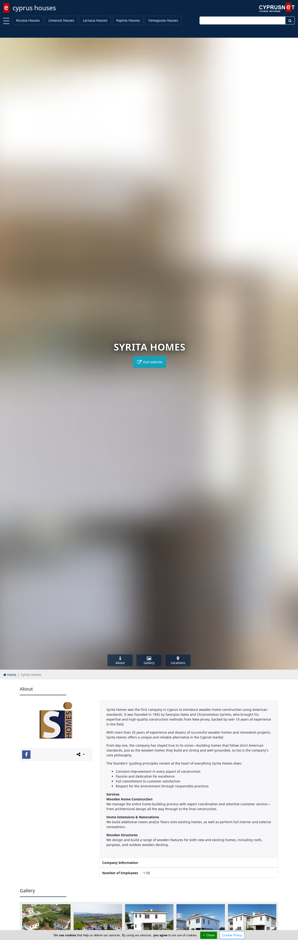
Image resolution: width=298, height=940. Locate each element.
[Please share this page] (80, 754)
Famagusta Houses (163, 20)
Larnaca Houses (95, 20)
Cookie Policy (232, 935)
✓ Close (209, 935)
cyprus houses (34, 7)
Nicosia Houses (28, 20)
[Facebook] (26, 754)
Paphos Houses (128, 20)
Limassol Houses (61, 20)
